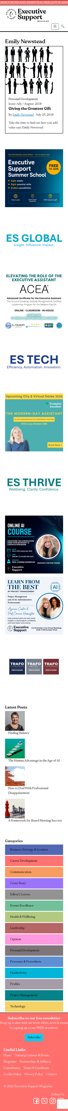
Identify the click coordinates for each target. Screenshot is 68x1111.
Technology (17, 1006)
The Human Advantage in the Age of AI (34, 760)
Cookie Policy (12, 1074)
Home (7, 1055)
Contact (51, 1074)
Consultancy (11, 1068)
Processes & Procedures (25, 961)
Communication (20, 872)
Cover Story (18, 883)
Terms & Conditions (36, 1068)
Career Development (23, 861)
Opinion (15, 939)
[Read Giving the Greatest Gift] (29, 70)
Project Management (24, 995)
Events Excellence (22, 905)
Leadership (17, 928)
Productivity (18, 973)
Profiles (15, 984)
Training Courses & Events (32, 1055)
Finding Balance (18, 733)
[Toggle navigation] (55, 27)
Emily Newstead (23, 114)
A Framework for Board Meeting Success (35, 820)
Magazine (9, 1061)
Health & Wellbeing (22, 917)
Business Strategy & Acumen (29, 849)
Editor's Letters (20, 894)
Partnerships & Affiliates (35, 1061)
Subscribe (34, 1037)
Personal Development (23, 99)
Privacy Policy (34, 1074)
